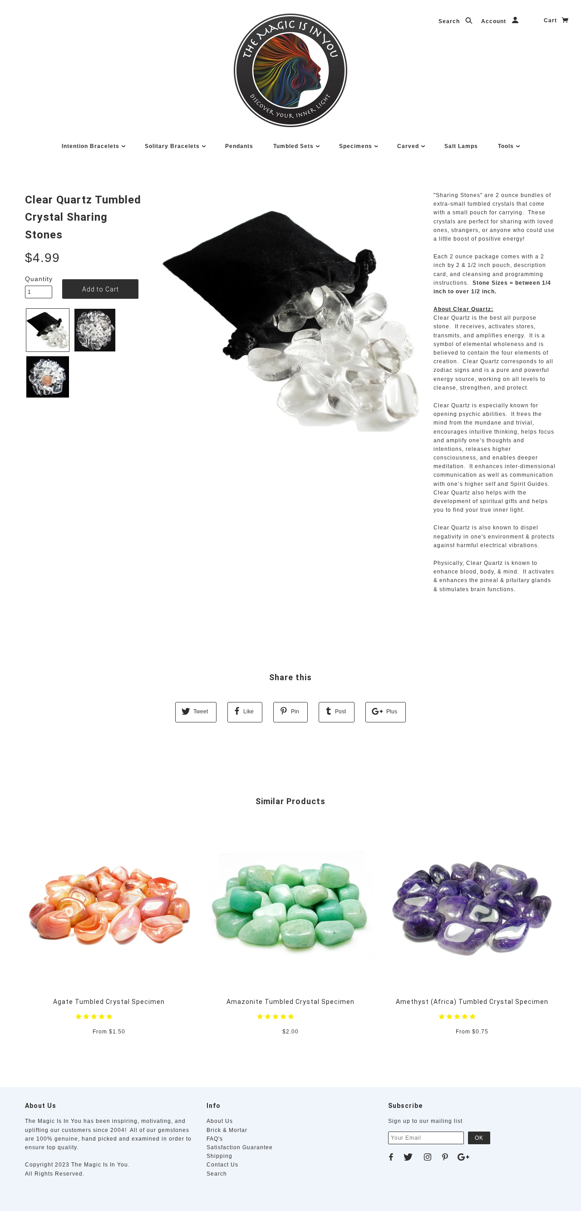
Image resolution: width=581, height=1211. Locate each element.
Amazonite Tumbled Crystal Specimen (290, 1001)
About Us (220, 1121)
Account (494, 21)
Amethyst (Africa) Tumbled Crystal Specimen (472, 1001)
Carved (409, 146)
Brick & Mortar (227, 1130)
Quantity (38, 278)
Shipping (219, 1156)
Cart (551, 20)
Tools (507, 146)
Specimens (356, 146)
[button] (95, 1016)
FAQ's (215, 1139)
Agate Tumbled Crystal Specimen (109, 1001)
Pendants (239, 146)
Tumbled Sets (294, 146)
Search (450, 21)
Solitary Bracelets (173, 146)
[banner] (290, 70)
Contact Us (222, 1165)
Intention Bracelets (91, 146)
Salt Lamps (461, 146)
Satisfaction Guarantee (240, 1147)
